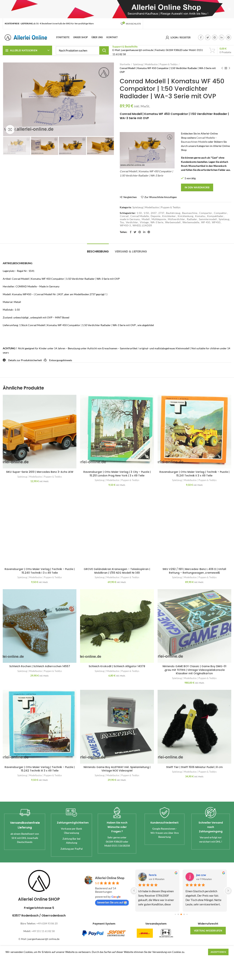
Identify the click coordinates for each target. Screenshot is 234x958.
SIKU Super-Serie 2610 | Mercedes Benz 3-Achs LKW (39, 472)
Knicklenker (169, 216)
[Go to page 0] (175, 914)
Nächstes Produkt (229, 68)
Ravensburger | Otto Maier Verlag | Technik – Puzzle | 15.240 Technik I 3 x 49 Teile (40, 571)
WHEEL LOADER (142, 225)
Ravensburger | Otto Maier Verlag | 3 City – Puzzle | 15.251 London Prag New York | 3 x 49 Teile (117, 473)
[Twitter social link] (207, 37)
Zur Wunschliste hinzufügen (160, 197)
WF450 (216, 222)
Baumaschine (189, 213)
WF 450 (205, 222)
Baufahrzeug (173, 213)
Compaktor (220, 213)
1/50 (146, 213)
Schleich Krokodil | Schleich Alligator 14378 (117, 666)
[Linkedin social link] (221, 37)
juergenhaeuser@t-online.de (43, 938)
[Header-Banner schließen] (229, 9)
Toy (122, 222)
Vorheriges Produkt (222, 68)
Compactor (205, 213)
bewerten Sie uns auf (110, 902)
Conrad (124, 216)
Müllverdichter (176, 219)
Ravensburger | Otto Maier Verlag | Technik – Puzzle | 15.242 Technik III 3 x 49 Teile (40, 769)
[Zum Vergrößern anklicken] (10, 129)
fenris (152, 875)
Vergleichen (130, 197)
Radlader (192, 219)
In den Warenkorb (197, 187)
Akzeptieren (218, 952)
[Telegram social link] (228, 37)
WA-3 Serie (156, 222)
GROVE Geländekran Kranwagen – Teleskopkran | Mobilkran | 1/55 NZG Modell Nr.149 (117, 571)
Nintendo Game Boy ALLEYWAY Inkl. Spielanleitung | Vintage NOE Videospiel (117, 769)
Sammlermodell (208, 219)
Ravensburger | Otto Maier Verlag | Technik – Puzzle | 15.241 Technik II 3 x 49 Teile (194, 473)
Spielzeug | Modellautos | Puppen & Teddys (155, 64)
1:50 (139, 213)
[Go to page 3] (184, 914)
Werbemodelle (190, 222)
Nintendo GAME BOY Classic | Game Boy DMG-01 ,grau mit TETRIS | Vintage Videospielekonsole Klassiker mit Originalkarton (194, 669)
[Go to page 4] (186, 914)
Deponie (155, 216)
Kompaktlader (215, 216)
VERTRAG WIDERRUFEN (208, 930)
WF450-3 (125, 225)
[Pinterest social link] (214, 37)
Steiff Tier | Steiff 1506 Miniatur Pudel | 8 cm (194, 767)
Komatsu (200, 216)
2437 (153, 213)
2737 (161, 213)
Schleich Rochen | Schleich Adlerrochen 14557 (39, 666)
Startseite (125, 64)
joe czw (201, 875)
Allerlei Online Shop (109, 878)
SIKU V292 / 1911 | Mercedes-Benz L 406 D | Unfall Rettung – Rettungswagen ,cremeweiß (194, 571)
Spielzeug (224, 219)
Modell (146, 219)
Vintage (144, 222)
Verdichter (132, 222)
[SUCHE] (104, 50)
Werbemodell (173, 222)
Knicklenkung (185, 216)
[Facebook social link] (200, 37)
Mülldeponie (159, 219)
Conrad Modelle (139, 216)
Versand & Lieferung (131, 251)
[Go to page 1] (178, 914)
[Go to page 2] (181, 914)
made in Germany (130, 219)
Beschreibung (98, 251)
